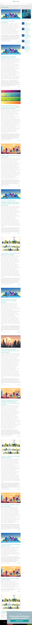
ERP (16, 24)
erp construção (8, 65)
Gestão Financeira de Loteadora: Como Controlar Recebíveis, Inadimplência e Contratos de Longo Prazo (27, 48)
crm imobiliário (6, 24)
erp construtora (11, 25)
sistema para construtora (15, 30)
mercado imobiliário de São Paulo (8, 266)
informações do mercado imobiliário (7, 69)
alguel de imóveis (13, 303)
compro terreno (5, 161)
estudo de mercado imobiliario (13, 163)
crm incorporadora (10, 24)
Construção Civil (4, 23)
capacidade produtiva (11, 61)
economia (14, 24)
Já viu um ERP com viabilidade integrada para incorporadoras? (10, 505)
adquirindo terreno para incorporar (6, 109)
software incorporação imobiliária (12, 32)
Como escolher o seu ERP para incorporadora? (8, 21)
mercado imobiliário (7, 71)
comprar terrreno (14, 62)
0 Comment (8, 41)
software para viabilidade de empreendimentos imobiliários (10, 553)
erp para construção (15, 26)
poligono (5, 74)
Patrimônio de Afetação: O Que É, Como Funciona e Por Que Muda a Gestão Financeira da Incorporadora (28, 30)
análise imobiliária (13, 109)
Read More (18, 41)
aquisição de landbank (8, 59)
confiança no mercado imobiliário (7, 63)
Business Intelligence (13, 60)
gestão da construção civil (13, 118)
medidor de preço (9, 121)
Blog (19, 7)
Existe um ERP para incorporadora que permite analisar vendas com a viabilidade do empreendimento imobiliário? (10, 107)
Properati (8, 74)
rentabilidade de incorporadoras (13, 74)
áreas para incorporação (15, 59)
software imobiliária (4, 32)
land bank (12, 216)
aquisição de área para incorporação (8, 304)
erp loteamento (11, 26)
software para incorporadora (7, 33)
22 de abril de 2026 (27, 33)
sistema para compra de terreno (8, 75)
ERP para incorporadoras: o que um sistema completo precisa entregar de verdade (28, 24)
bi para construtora (14, 354)
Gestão (17, 27)
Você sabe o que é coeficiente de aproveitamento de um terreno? (8, 57)
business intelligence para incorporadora (9, 112)
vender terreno (10, 225)
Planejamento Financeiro (12, 123)
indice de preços (15, 120)
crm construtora (15, 23)
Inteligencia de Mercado (7, 167)
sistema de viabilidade (10, 170)
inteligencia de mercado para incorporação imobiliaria (8, 312)
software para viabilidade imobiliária (8, 131)
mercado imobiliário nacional (6, 122)
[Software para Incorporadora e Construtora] (16, 1)
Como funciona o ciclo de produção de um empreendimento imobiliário (10, 253)
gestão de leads (10, 362)
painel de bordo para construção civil (9, 419)
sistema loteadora (6, 171)
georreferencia (6, 118)
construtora (7, 23)
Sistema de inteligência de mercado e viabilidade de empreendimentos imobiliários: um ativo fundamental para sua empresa (10, 402)
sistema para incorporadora (12, 220)
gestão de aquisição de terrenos (14, 308)
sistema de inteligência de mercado (10, 268)
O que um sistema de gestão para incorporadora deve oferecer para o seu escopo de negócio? (10, 351)
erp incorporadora (10, 162)
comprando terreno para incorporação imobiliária (9, 113)
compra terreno (14, 256)
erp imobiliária (15, 25)
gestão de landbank (14, 119)
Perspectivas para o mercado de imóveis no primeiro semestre (10, 579)
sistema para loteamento (9, 31)
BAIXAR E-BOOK (19, 620)
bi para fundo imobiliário (7, 111)
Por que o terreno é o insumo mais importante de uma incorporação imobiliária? (9, 301)
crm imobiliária (12, 64)
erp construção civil (6, 25)
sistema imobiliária (6, 269)
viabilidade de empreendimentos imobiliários (8, 428)
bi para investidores (8, 60)
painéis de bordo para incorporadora (9, 471)
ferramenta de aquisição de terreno (11, 27)
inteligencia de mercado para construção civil (9, 70)
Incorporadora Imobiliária (9, 120)
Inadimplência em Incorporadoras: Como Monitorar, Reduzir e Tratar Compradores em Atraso (28, 36)
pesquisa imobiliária (10, 73)
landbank (4, 71)
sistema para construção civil (7, 30)
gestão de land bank (9, 119)
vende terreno (15, 177)
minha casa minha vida (5, 72)
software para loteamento (14, 33)
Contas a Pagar (11, 23)
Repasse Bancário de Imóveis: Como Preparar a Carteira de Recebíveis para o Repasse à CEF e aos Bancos (28, 42)
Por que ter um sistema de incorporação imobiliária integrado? (10, 456)
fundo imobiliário (9, 360)
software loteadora (15, 128)
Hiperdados (4, 120)
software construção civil (14, 127)
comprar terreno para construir (8, 62)
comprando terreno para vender (8, 408)
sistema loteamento (11, 171)
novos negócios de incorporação (13, 72)
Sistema (12, 124)
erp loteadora (6, 26)
